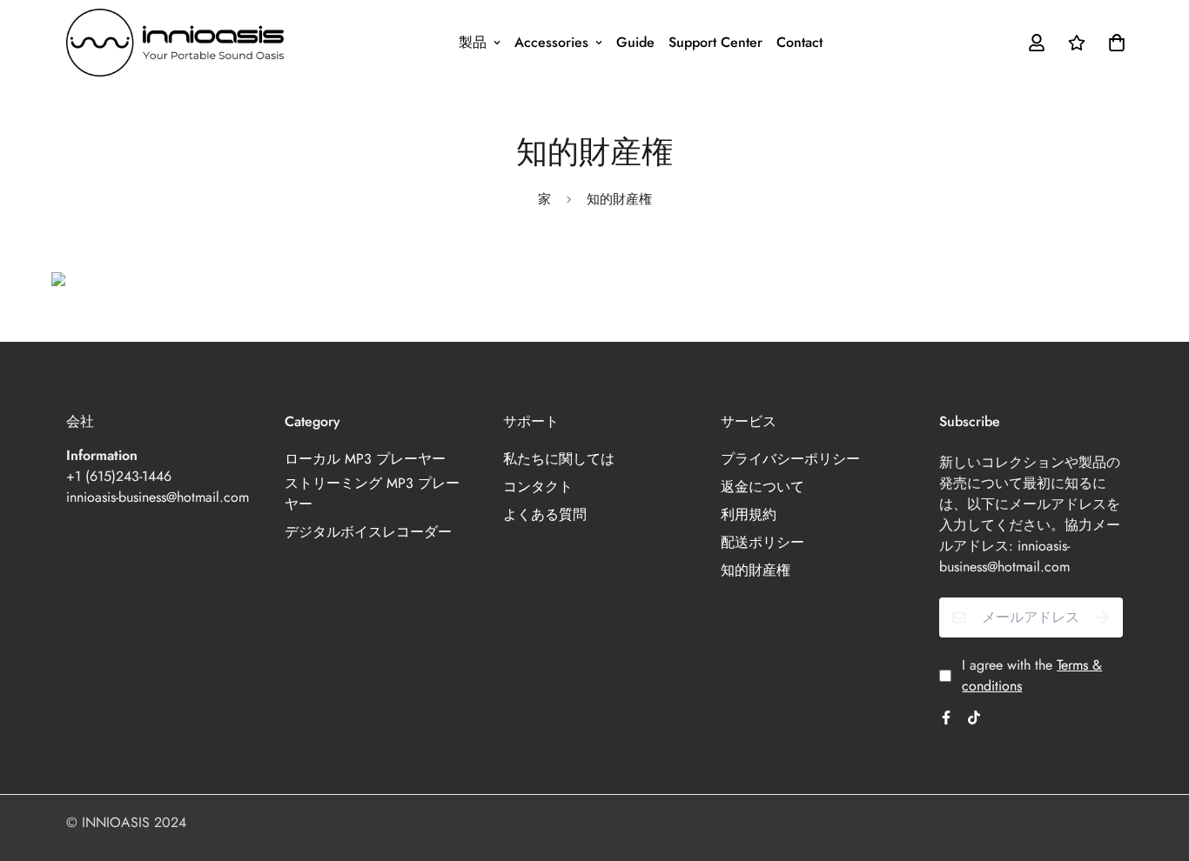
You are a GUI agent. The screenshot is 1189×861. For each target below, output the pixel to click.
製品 (473, 42)
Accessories (551, 42)
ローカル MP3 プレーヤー (365, 459)
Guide (635, 42)
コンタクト (538, 487)
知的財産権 (755, 570)
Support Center (715, 42)
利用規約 (748, 514)
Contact (799, 42)
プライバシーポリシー (790, 459)
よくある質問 (545, 514)
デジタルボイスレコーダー (368, 532)
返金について (762, 487)
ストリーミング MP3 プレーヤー (372, 493)
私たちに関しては (559, 459)
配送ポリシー (762, 542)
